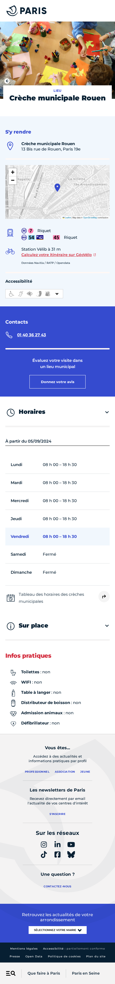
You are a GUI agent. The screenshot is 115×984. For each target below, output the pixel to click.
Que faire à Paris (44, 973)
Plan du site (96, 956)
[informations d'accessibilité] (34, 293)
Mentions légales (24, 948)
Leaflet (67, 217)
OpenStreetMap (90, 217)
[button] (57, 187)
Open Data (34, 956)
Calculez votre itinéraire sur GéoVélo (56, 254)
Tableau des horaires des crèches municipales (51, 598)
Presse (15, 956)
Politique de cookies (64, 956)
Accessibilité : (74, 948)
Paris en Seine (86, 973)
